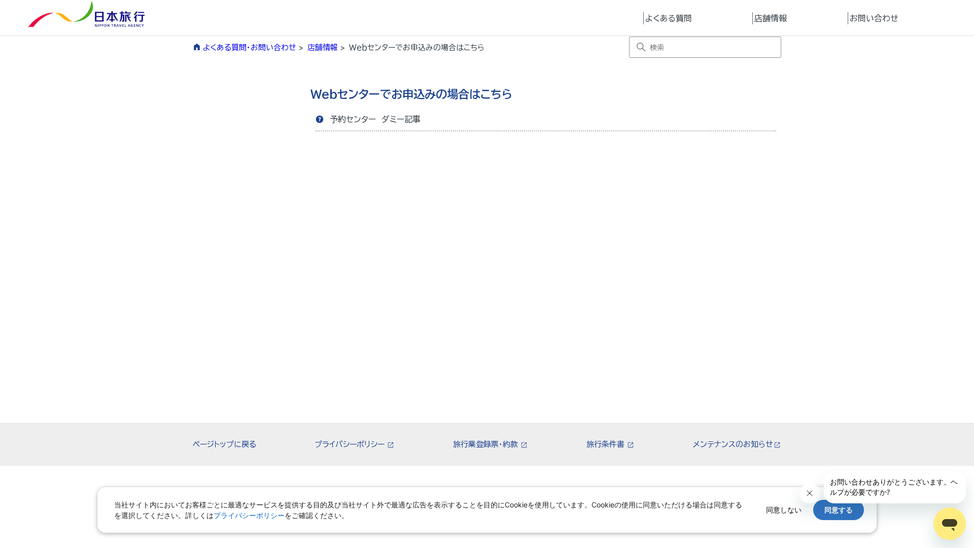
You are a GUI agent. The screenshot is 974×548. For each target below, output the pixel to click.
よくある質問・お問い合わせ (249, 47)
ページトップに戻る (224, 444)
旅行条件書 (606, 444)
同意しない (784, 509)
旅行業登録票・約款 (486, 444)
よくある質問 (668, 18)
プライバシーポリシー (351, 444)
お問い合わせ (874, 18)
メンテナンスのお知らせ (733, 444)
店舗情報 (770, 18)
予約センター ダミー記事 (375, 119)
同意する (838, 509)
